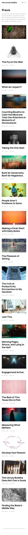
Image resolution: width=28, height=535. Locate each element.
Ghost (23, 528)
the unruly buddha (9, 2)
